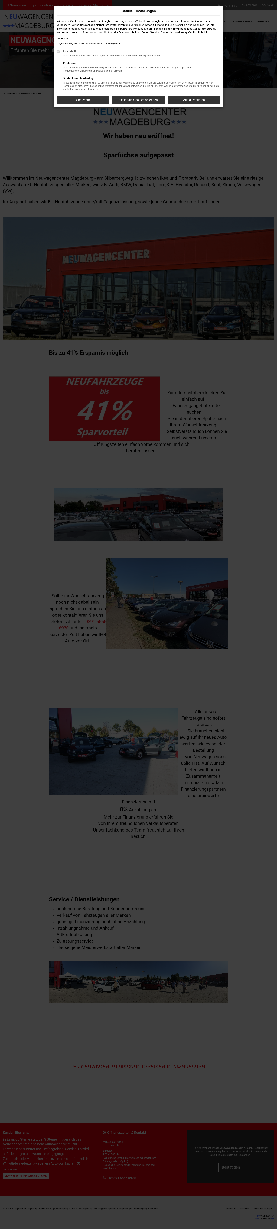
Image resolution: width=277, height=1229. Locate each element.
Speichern (83, 99)
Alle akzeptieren (194, 99)
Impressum (63, 38)
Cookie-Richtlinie (198, 32)
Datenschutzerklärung (174, 32)
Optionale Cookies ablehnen (138, 99)
